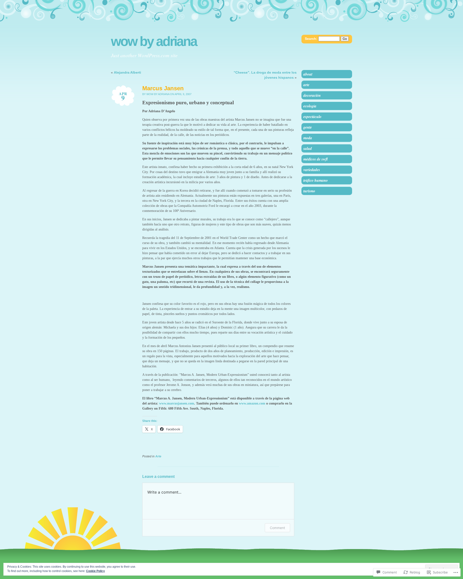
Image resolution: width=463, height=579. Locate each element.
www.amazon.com (252, 403)
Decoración (312, 95)
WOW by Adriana (154, 41)
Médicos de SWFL (315, 159)
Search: (311, 39)
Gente (307, 127)
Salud (307, 148)
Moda (307, 137)
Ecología (309, 106)
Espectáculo (312, 116)
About (307, 74)
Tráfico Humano (315, 180)
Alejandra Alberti (127, 72)
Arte (158, 456)
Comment (277, 528)
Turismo (309, 191)
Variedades (311, 169)
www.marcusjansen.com (176, 403)
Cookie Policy (95, 571)
